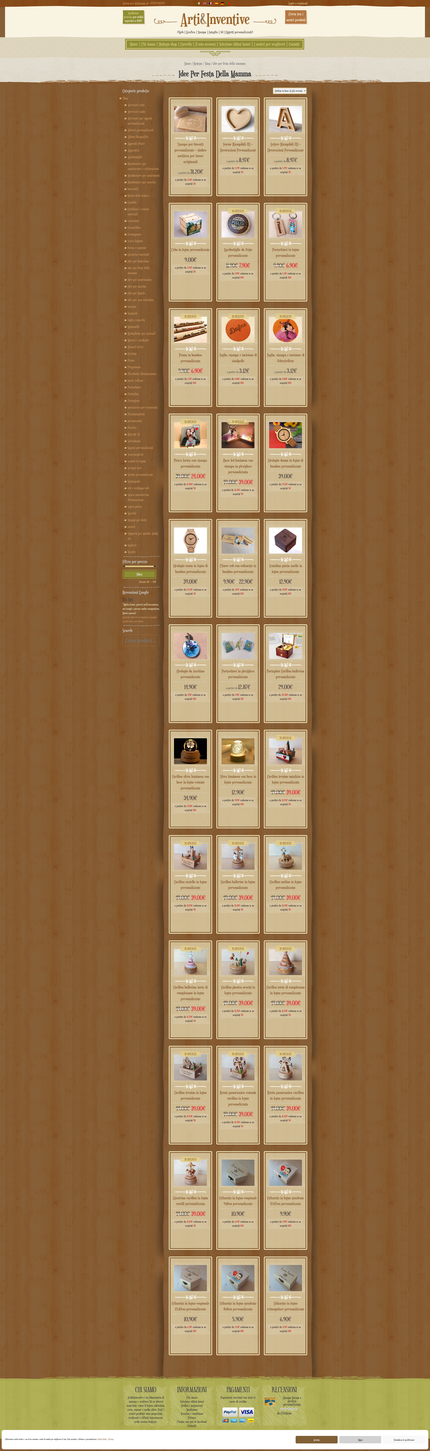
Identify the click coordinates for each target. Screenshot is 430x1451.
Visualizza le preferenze (404, 1439)
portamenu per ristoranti (142, 407)
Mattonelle (134, 327)
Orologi (132, 354)
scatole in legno (137, 461)
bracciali (133, 189)
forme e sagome (137, 248)
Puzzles (132, 428)
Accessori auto (136, 105)
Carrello (186, 44)
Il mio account (206, 44)
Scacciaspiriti (135, 454)
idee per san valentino (141, 300)
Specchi (132, 513)
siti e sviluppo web (138, 488)
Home (134, 44)
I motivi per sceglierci (269, 44)
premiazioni (135, 421)
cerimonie (133, 221)
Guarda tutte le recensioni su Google (140, 617)
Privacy (111, 1439)
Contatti (294, 44)
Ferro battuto (135, 241)
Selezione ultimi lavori (234, 44)
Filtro (139, 574)
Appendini (133, 150)
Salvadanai (134, 441)
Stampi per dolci (137, 520)
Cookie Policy (102, 1439)
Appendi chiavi (136, 144)
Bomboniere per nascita (142, 182)
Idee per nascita (137, 286)
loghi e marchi (136, 320)
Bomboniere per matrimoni (144, 175)
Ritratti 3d (134, 434)
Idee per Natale (136, 293)
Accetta (317, 1439)
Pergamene (134, 367)
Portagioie (134, 401)
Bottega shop (168, 44)
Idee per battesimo (138, 261)
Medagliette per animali (142, 333)
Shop (207, 63)
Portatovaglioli (136, 414)
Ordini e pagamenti (192, 1405)
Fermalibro (134, 228)
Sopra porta (135, 507)
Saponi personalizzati (140, 448)
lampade (133, 313)
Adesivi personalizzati (141, 130)
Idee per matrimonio (140, 280)
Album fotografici (138, 137)
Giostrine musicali (138, 254)
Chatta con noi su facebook (192, 1421)
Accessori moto (136, 112)
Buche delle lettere (138, 196)
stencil (131, 527)
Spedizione (192, 1409)
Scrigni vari (135, 468)
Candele (132, 202)
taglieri (132, 545)
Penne (131, 360)
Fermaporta (134, 234)
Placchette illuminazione (142, 374)
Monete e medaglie (138, 340)
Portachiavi (134, 387)
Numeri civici (135, 347)
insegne (132, 307)
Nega (360, 1439)
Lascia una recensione (133, 621)
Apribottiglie (135, 157)
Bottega (198, 63)
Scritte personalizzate (140, 475)
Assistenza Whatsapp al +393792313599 (144, 3)
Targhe (132, 552)
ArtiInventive (215, 18)
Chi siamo (148, 44)
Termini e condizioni (192, 1413)
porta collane (135, 380)
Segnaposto (134, 481)
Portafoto (133, 394)
